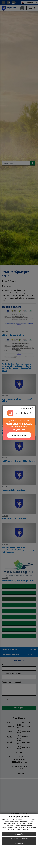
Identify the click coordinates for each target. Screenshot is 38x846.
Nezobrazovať (26, 408)
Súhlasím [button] (19, 834)
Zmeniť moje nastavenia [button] (19, 839)
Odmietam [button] (19, 843)
